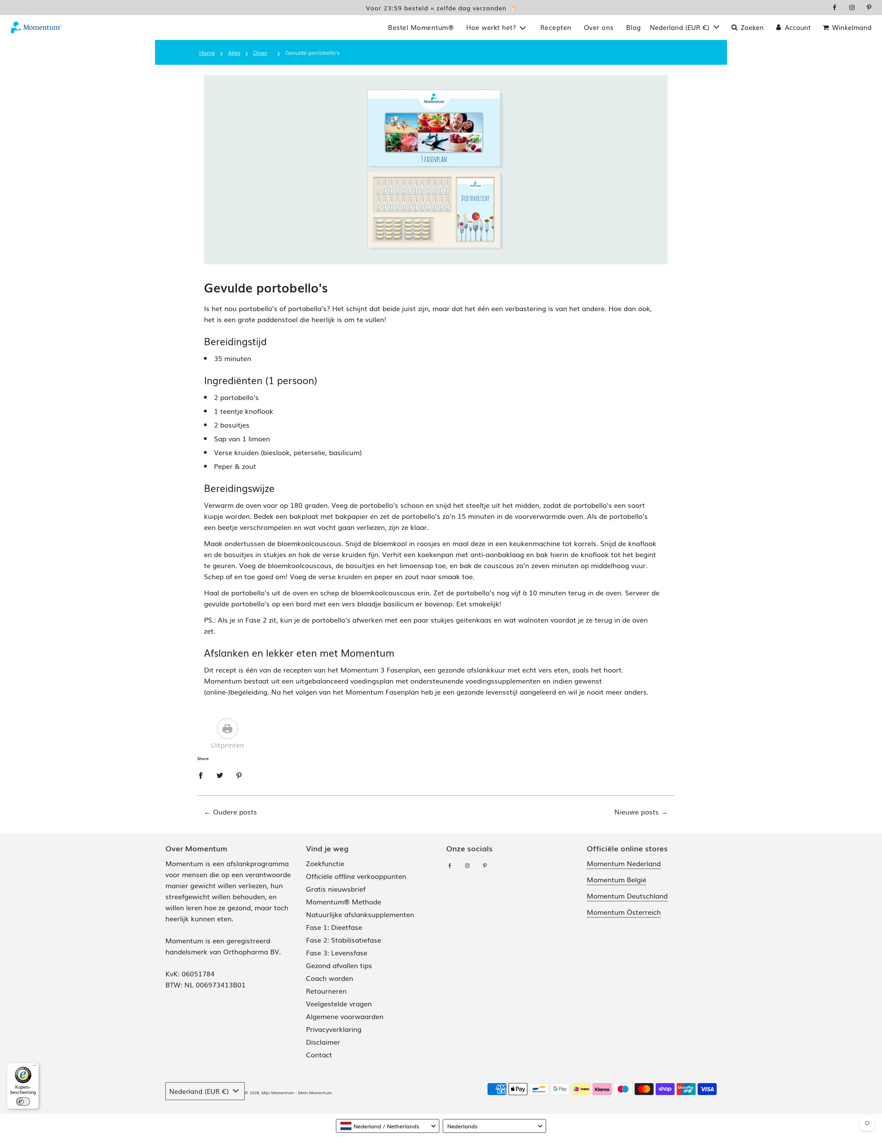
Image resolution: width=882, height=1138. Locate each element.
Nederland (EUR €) (680, 27)
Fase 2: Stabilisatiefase (343, 939)
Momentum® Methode (343, 901)
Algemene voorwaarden (344, 1016)
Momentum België (616, 879)
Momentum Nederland (624, 863)
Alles (234, 52)
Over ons (599, 27)
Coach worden (329, 978)
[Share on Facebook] (200, 774)
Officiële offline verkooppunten (356, 876)
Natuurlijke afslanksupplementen (360, 914)
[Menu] (35, 1067)
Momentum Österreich (624, 911)
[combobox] (387, 1126)
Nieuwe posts (636, 811)
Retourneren (326, 990)
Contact (319, 1054)
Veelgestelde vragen (339, 1003)
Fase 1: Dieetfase (334, 927)
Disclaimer (323, 1041)
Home (207, 52)
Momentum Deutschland (627, 895)
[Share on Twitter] (219, 774)
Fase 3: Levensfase (336, 952)
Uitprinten (227, 744)
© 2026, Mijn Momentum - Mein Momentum (288, 1092)
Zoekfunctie (325, 863)
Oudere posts (235, 811)
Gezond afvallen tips (339, 965)
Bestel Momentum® (421, 27)
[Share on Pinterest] (239, 774)
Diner (260, 52)
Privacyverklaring (333, 1029)
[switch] (23, 1101)
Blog (633, 27)
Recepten (556, 27)
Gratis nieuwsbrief (336, 888)
